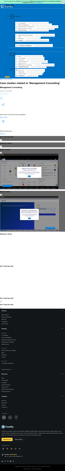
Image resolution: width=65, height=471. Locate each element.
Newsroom (4, 402)
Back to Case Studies (6, 79)
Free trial (7, 77)
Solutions (4, 328)
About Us (4, 400)
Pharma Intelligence (7, 337)
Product (3, 357)
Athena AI (4, 319)
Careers (4, 405)
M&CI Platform (5, 314)
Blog (3, 378)
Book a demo (3, 117)
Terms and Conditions (37, 468)
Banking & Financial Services (9, 339)
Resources (5, 374)
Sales (3, 352)
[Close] (15, 5)
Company (4, 396)
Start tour (2, 133)
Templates (4, 382)
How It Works (13, 53)
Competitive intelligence (7, 363)
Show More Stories (5, 91)
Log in (2, 77)
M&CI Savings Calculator (8, 389)
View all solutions (19, 49)
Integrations (5, 321)
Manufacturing (5, 344)
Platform (12, 15)
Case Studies (5, 380)
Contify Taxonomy (6, 391)
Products (4, 310)
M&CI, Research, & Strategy (9, 350)
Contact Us (4, 407)
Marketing (4, 354)
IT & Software (5, 335)
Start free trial (7, 439)
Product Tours (5, 387)
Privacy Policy (26, 468)
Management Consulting (8, 342)
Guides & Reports (6, 384)
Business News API (15, 16)
